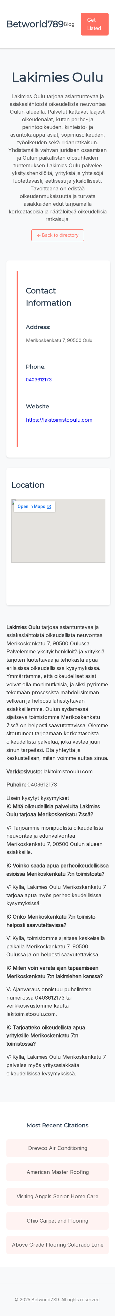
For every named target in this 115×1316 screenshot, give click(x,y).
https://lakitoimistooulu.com (59, 420)
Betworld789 (35, 24)
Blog (69, 24)
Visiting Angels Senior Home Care (57, 1196)
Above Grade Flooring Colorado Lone (57, 1244)
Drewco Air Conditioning (57, 1148)
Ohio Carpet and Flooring (57, 1220)
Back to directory (58, 235)
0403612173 (39, 380)
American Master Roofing (58, 1172)
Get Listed (94, 24)
